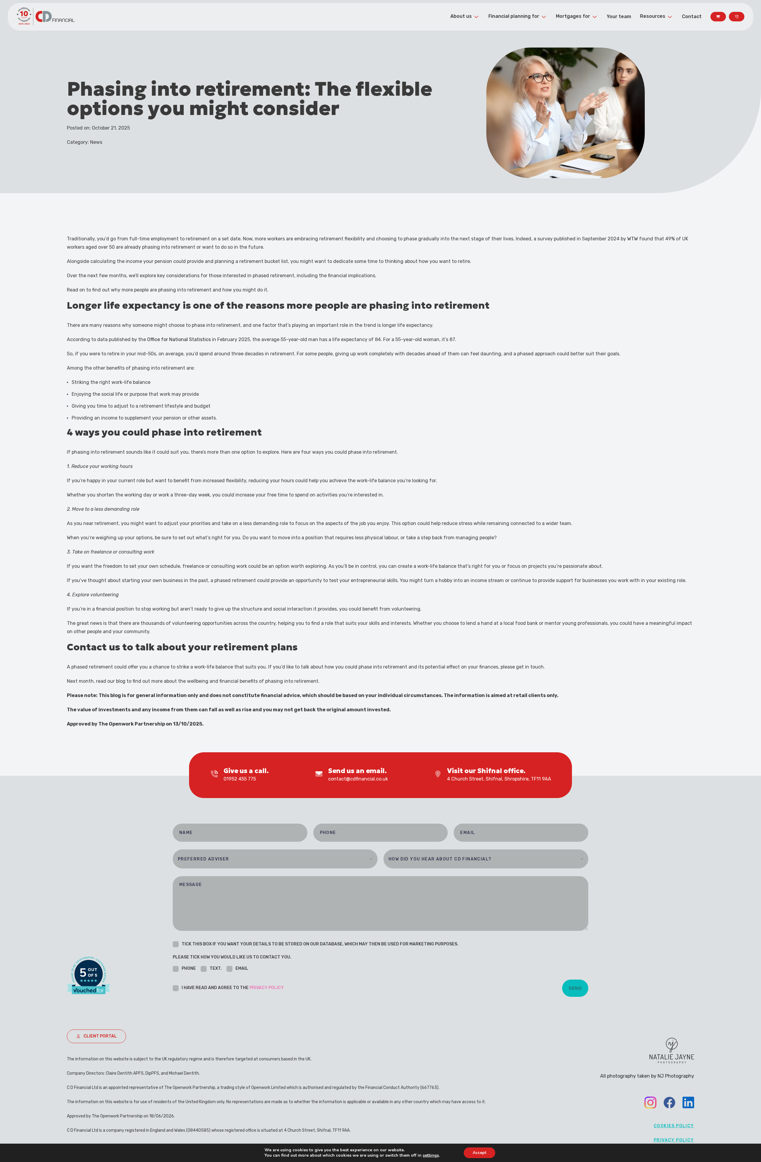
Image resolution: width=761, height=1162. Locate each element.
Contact (692, 16)
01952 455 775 (240, 779)
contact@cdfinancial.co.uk (358, 779)
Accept (479, 1152)
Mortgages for (573, 16)
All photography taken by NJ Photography (647, 1076)
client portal (100, 1036)
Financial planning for (513, 16)
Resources (652, 16)
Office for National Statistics (179, 339)
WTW (632, 239)
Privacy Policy (674, 1140)
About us (461, 16)
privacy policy (266, 987)
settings (431, 1155)
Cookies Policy (674, 1125)
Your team (619, 16)
